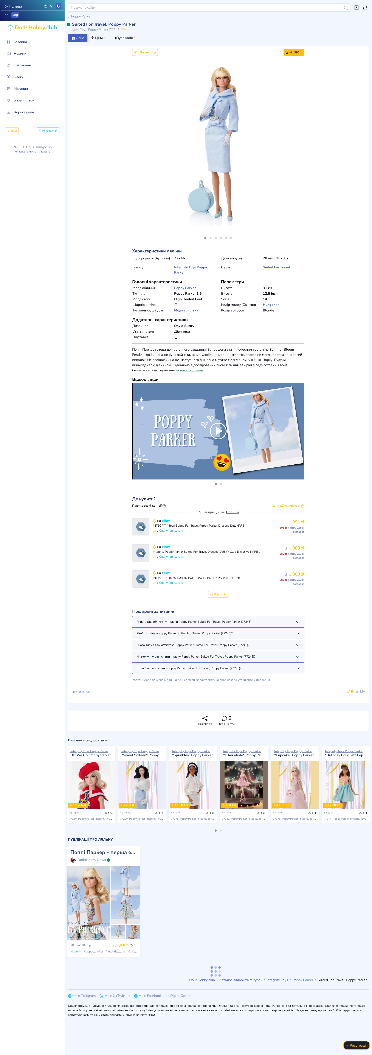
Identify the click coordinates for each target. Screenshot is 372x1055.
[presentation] (139, 150)
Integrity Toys (185, 267)
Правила (45, 151)
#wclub (133, 951)
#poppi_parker (93, 951)
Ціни (99, 37)
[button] (45, 6)
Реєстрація (49, 131)
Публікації (125, 37)
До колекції (147, 52)
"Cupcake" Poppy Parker (294, 753)
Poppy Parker (81, 16)
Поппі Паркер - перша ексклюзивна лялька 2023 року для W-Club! (103, 852)
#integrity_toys (116, 951)
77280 (73, 818)
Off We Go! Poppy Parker (91, 753)
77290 (124, 818)
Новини (75, 951)
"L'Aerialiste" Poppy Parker (243, 753)
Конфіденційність (25, 151)
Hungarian (271, 304)
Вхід (13, 131)
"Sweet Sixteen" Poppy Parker (142, 753)
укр (15, 14)
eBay (166, 520)
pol (7, 14)
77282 (225, 818)
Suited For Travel (276, 267)
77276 (277, 818)
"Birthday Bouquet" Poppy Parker (345, 753)
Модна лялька (186, 310)
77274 (327, 818)
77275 (174, 818)
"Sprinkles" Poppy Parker (192, 753)
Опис (79, 38)
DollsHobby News (92, 859)
